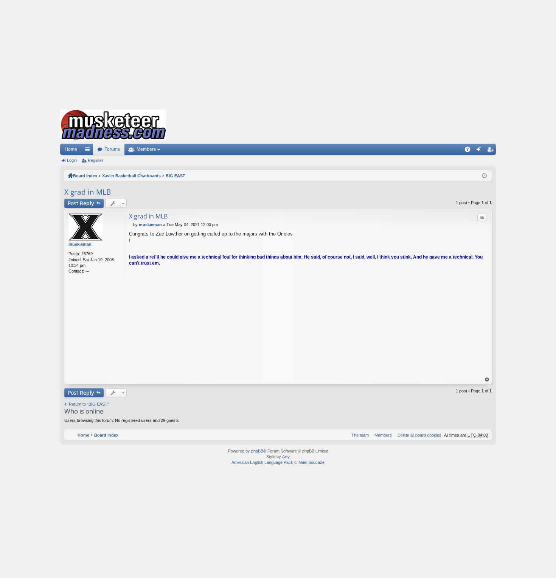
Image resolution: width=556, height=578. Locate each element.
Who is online (84, 411)
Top (487, 379)
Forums (112, 149)
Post (81, 203)
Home (71, 149)
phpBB (257, 451)
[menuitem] (417, 435)
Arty (286, 456)
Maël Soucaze (311, 462)
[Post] (131, 224)
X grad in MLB (87, 192)
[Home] (113, 125)
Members (146, 149)
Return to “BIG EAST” (89, 404)
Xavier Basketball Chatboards (131, 176)
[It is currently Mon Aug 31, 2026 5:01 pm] (484, 176)
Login (72, 160)
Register (95, 160)
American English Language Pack (262, 462)
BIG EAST (175, 176)
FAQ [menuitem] (470, 151)
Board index (85, 176)
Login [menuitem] (480, 151)
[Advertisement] (278, 53)
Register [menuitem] (492, 151)
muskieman (80, 244)
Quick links (89, 151)
